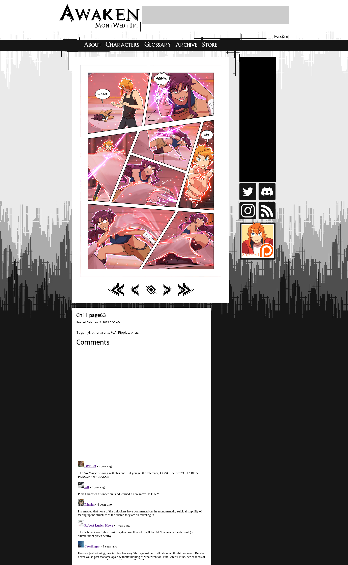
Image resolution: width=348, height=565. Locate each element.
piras (134, 332)
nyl (87, 332)
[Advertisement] (215, 15)
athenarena (100, 332)
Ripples (123, 332)
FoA (113, 332)
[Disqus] (141, 401)
